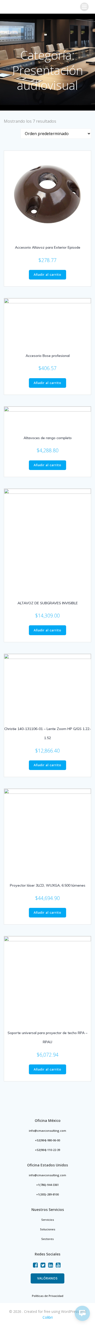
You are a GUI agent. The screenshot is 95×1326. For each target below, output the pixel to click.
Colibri (48, 1317)
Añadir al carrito (47, 274)
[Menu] (84, 7)
